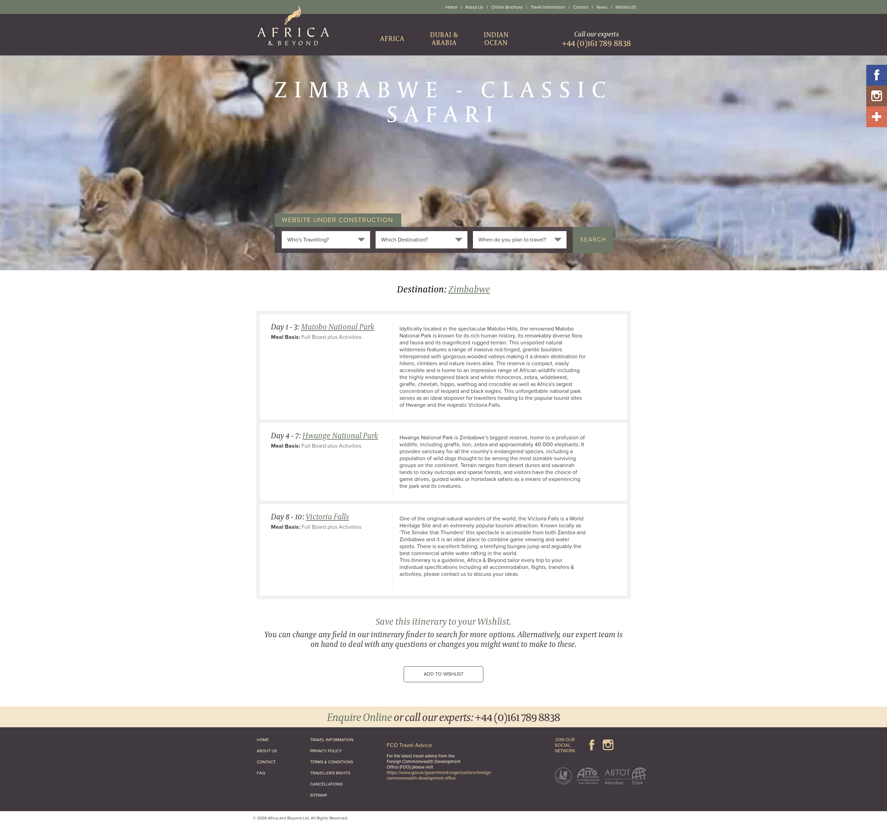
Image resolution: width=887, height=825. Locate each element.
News (601, 7)
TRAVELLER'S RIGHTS (330, 773)
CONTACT (266, 762)
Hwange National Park (340, 435)
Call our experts (596, 38)
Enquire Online (359, 716)
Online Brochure (506, 7)
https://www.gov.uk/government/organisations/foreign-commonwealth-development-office (439, 775)
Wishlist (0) (625, 7)
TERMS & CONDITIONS (331, 762)
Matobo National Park (337, 326)
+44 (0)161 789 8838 (517, 716)
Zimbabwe (469, 288)
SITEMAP (318, 795)
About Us (474, 7)
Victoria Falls (327, 516)
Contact (580, 7)
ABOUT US (267, 750)
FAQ (261, 773)
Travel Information (547, 7)
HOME (263, 739)
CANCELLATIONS (326, 784)
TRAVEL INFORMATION (331, 739)
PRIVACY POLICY (326, 750)
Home (451, 7)
